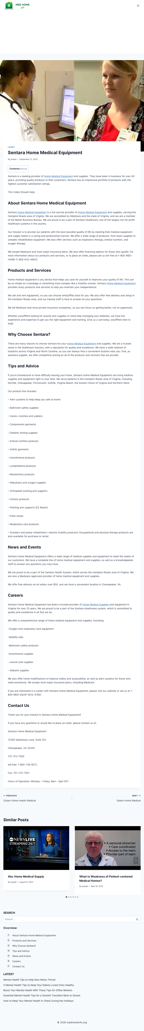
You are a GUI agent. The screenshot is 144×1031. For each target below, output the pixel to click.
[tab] (66, 897)
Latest (11, 147)
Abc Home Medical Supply (26, 876)
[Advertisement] (72, 32)
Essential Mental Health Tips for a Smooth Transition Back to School (41, 995)
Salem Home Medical (129, 798)
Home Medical (50, 203)
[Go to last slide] (8, 860)
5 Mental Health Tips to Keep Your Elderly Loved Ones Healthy (38, 985)
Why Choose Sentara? (24, 945)
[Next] (135, 860)
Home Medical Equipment (58, 176)
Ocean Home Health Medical (19, 798)
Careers (16, 961)
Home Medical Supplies (95, 604)
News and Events (21, 956)
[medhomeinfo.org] (17, 5)
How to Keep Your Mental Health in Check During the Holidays (38, 1000)
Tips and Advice (21, 951)
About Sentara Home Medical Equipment (34, 935)
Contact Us (18, 966)
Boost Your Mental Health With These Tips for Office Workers (37, 990)
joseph (14, 159)
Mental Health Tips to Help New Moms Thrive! (29, 979)
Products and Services (24, 940)
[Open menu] (138, 5)
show (23, 169)
